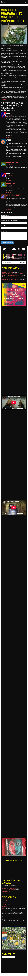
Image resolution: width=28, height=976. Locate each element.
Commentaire (4, 231)
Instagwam (4, 906)
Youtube (4, 922)
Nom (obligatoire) (5, 215)
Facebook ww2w (6, 904)
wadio (3, 908)
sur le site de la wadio (6, 910)
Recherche (22, 262)
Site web (3, 225)
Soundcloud (4, 902)
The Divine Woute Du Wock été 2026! (10, 271)
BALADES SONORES (12, 887)
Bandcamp (4, 900)
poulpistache (12, 162)
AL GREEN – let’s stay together (8, 99)
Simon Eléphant (13, 195)
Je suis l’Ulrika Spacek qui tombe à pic (10, 279)
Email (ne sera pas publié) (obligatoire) (10, 220)
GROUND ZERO (13, 888)
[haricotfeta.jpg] (14, 34)
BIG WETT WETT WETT (7, 278)
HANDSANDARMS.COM (10, 889)
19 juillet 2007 (9, 115)
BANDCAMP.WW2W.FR (7, 891)
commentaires (11, 24)
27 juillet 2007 (9, 197)
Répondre (8, 137)
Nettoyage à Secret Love (7, 272)
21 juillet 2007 (9, 185)
